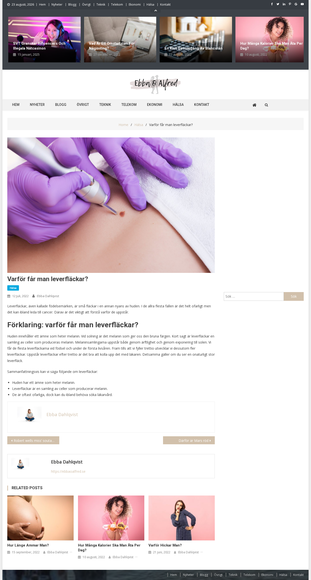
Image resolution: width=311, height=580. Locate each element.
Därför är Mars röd (193, 440)
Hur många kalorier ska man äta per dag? (196, 45)
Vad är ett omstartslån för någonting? (37, 45)
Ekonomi (135, 4)
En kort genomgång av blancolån (119, 48)
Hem (42, 4)
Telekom (117, 4)
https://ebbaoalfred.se (68, 471)
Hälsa (150, 4)
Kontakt (165, 4)
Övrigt (86, 4)
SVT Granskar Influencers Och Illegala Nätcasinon (267, 45)
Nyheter (57, 4)
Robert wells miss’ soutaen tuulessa (36, 440)
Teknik (100, 4)
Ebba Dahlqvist (48, 296)
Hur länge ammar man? (28, 545)
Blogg (72, 4)
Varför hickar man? (165, 545)
